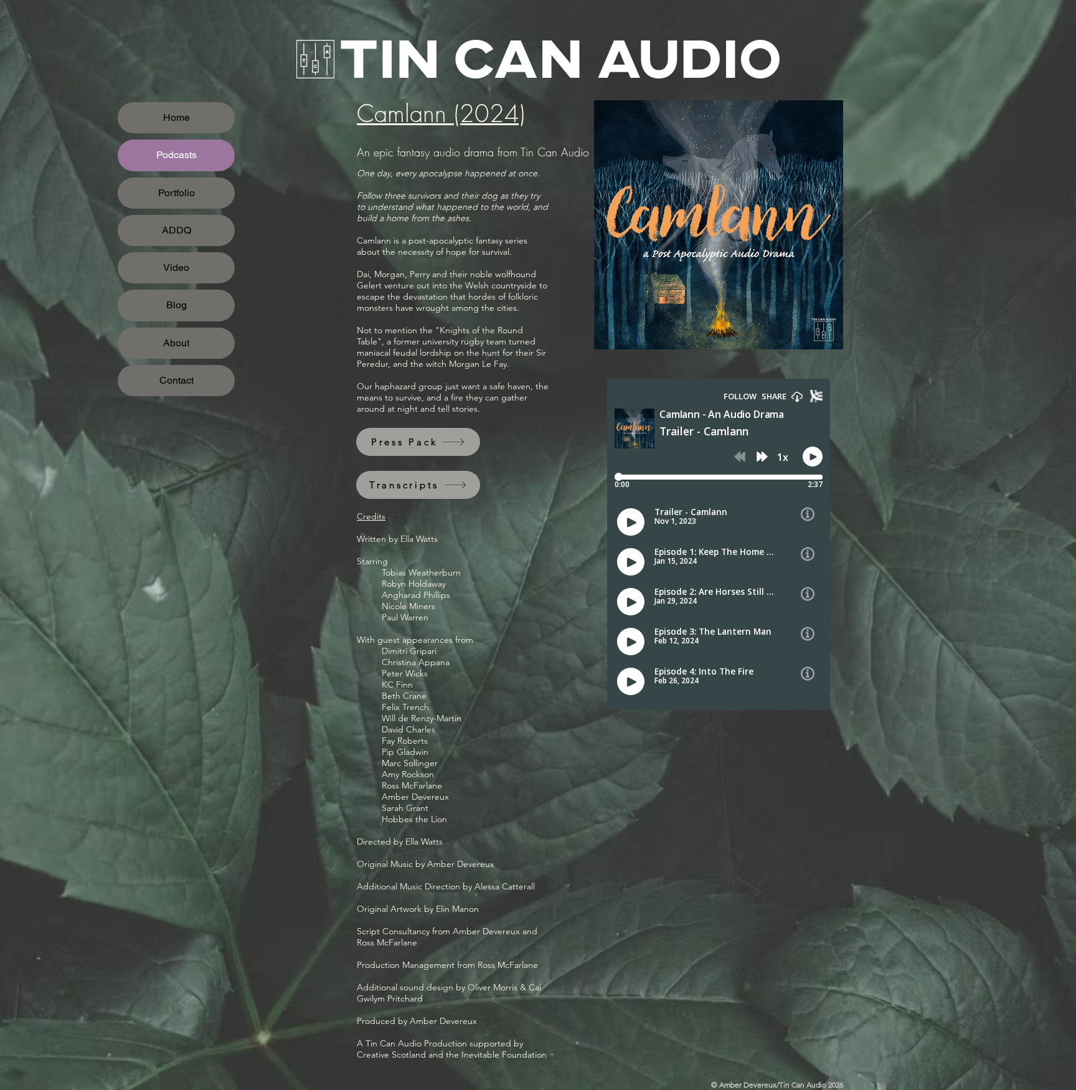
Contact (176, 380)
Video (176, 267)
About (176, 343)
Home (176, 117)
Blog (176, 305)
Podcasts (176, 155)
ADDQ (176, 230)
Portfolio (176, 193)
